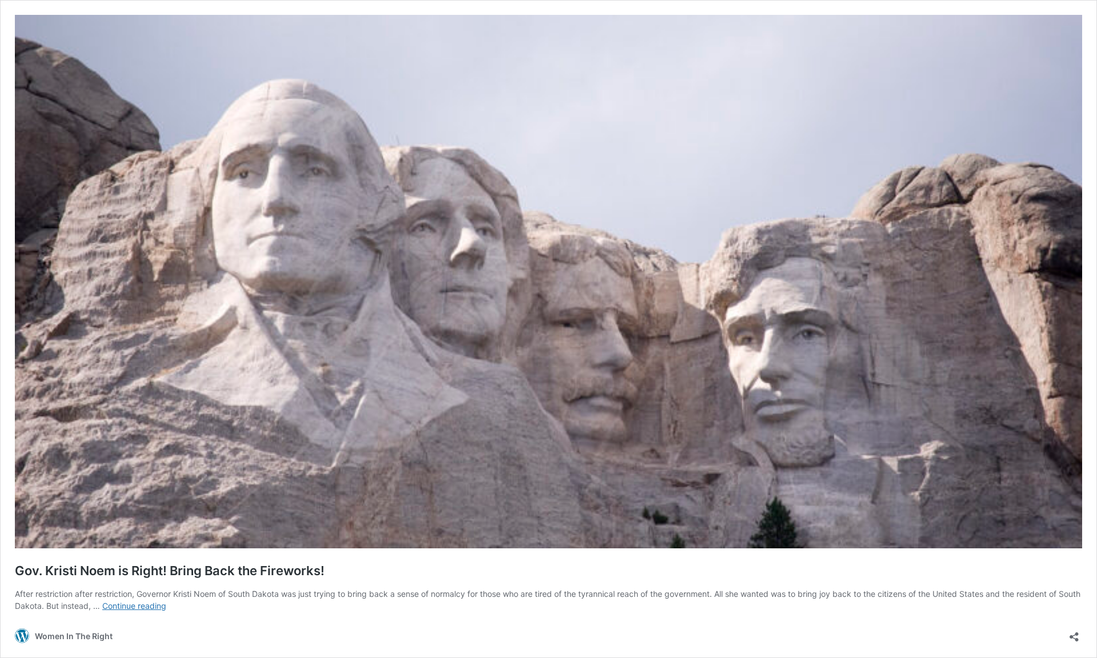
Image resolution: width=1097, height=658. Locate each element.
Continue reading (134, 606)
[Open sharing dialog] (1074, 633)
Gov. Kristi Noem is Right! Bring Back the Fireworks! (170, 570)
